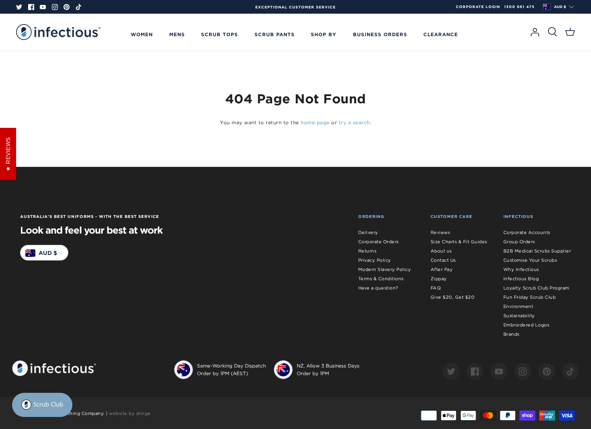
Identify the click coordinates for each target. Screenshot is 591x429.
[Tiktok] (79, 7)
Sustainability (519, 315)
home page (315, 122)
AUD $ (560, 6)
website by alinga (129, 413)
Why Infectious (521, 269)
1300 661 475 (519, 6)
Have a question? (378, 288)
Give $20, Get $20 (453, 297)
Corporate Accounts (526, 232)
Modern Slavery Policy (384, 269)
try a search (354, 122)
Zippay (439, 278)
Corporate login (478, 6)
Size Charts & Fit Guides (459, 241)
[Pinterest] (67, 7)
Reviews (440, 232)
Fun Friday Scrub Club (529, 297)
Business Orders (380, 34)
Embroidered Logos (526, 325)
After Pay (442, 269)
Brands (511, 334)
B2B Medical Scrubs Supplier (537, 251)
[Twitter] (19, 7)
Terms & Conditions (381, 278)
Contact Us (443, 260)
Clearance (440, 34)
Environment (518, 306)
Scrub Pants (274, 34)
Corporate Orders (378, 241)
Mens (177, 34)
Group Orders (519, 241)
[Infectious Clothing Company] (58, 32)
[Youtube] (43, 7)
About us (441, 251)
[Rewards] (42, 405)
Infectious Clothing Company (69, 413)
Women (142, 34)
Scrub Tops (219, 34)
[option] (295, 7)
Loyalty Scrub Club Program (536, 288)
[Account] (535, 32)
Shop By (324, 34)
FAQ (436, 288)
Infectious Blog (521, 278)
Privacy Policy (374, 260)
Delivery (368, 232)
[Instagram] (55, 7)
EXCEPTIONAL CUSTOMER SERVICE (295, 7)
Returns (367, 251)
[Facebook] (31, 7)
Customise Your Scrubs (530, 260)
